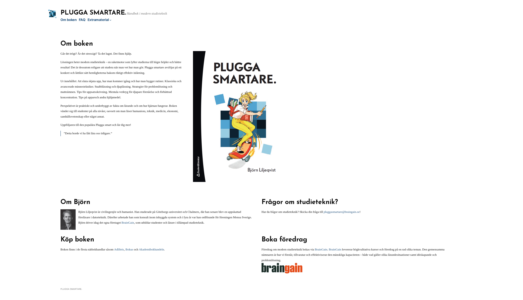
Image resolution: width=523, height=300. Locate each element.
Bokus (129, 249)
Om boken (68, 20)
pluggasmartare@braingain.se (342, 212)
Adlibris (119, 249)
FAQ (82, 20)
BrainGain (127, 223)
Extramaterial (98, 20)
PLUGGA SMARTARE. (93, 13)
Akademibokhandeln (151, 249)
